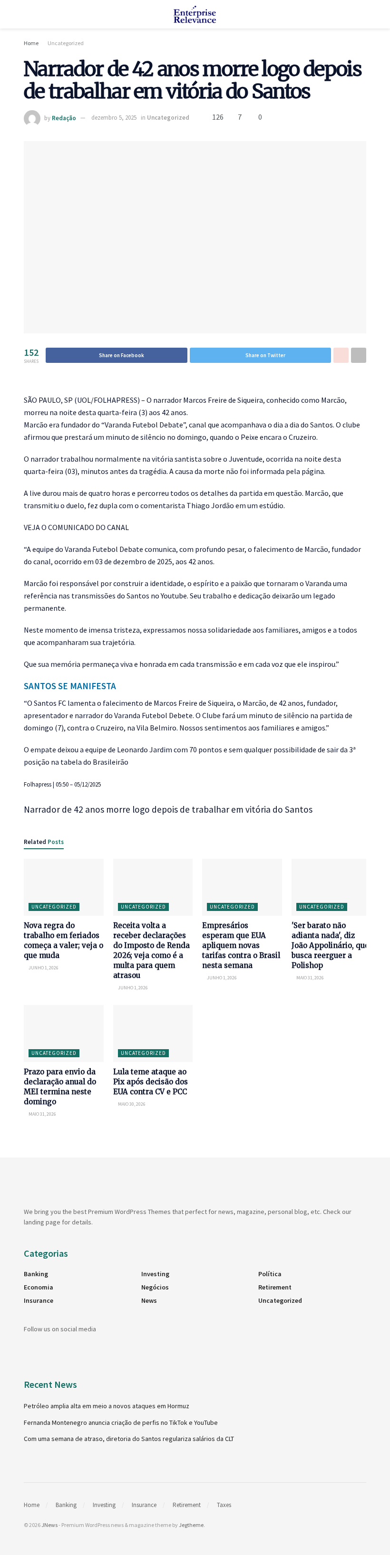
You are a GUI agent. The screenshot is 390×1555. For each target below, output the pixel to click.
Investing (155, 1274)
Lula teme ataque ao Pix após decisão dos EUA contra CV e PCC (150, 1081)
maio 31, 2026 (309, 978)
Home (31, 43)
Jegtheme (191, 1524)
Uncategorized (66, 43)
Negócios (155, 1287)
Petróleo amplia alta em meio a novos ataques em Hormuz (106, 1406)
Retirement (275, 1287)
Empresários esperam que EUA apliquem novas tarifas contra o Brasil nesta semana (241, 945)
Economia (38, 1287)
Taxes (224, 1505)
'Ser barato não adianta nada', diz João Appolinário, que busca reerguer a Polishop (330, 945)
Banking (36, 1274)
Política (270, 1274)
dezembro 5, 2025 (113, 118)
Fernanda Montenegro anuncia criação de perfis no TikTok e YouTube (121, 1422)
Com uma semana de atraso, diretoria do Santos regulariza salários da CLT (129, 1438)
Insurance (38, 1300)
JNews (49, 1524)
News (149, 1300)
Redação (64, 118)
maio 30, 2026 (131, 1104)
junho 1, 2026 (43, 968)
